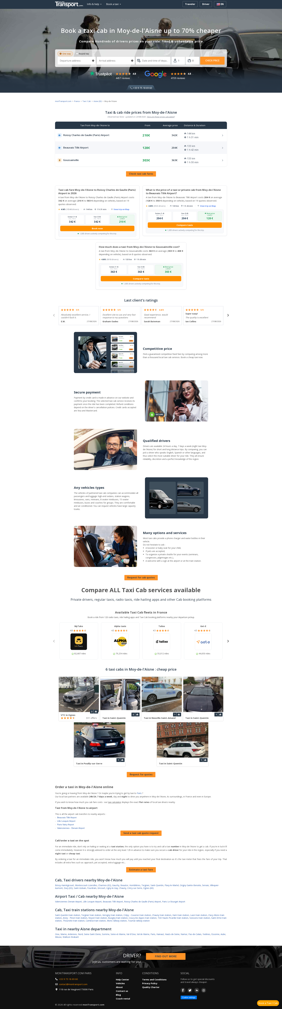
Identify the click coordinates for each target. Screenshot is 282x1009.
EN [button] (222, 4)
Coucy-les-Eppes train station (143, 917)
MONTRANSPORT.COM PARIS (73, 973)
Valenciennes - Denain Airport (71, 828)
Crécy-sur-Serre (134, 888)
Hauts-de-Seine (172, 934)
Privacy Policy (149, 983)
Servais (205, 885)
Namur (184, 934)
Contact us (122, 990)
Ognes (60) (148, 888)
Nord (80, 934)
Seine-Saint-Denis (92, 934)
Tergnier (145, 885)
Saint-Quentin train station (67, 915)
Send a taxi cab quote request (141, 833)
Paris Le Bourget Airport (173, 901)
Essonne (215, 934)
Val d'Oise (131, 934)
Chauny (122, 888)
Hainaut (160, 934)
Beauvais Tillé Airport (67, 817)
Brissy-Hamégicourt (64, 885)
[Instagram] (203, 990)
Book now (97, 228)
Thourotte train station (74, 920)
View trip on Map (121, 209)
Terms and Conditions (154, 979)
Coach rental (123, 998)
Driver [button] (205, 4)
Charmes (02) (104, 885)
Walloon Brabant (71, 937)
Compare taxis (185, 225)
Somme (105, 934)
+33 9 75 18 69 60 (142, 88)
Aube (223, 934)
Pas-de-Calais (194, 934)
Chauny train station (161, 915)
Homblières (134, 885)
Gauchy (115, 885)
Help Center (122, 979)
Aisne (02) (98, 101)
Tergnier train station (91, 915)
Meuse (58, 937)
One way (66, 53)
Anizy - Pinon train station (75, 917)
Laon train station (198, 915)
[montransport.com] (69, 3)
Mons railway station (117, 920)
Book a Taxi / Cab (268, 1003)
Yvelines (206, 934)
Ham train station (180, 915)
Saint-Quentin (157, 885)
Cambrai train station (96, 920)
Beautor (124, 885)
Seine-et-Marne (118, 934)
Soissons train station (199, 917)
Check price (212, 60)
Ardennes (72, 934)
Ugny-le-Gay (112, 888)
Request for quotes (141, 774)
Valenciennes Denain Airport (68, 901)
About (119, 987)
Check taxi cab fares (141, 173)
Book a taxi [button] (112, 4)
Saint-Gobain (80, 888)
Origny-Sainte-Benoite (190, 885)
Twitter (189, 990)
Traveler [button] (190, 4)
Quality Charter (151, 987)
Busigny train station (118, 917)
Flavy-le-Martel (172, 885)
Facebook (183, 990)
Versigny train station (112, 915)
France (77, 101)
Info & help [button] (93, 4)
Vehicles (120, 983)
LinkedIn (196, 990)
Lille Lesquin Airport (66, 821)
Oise (57, 934)
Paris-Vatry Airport (65, 824)
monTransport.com (63, 101)
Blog (118, 994)
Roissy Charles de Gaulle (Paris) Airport (142, 901)
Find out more (166, 956)
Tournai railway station (139, 920)
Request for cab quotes (141, 577)
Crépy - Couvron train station (137, 915)
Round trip (84, 53)
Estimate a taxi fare (141, 869)
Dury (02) (68, 888)
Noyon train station (97, 917)
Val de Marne (143, 934)
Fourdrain (91, 888)
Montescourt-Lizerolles (86, 885)
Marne (64, 934)
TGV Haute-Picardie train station (173, 917)
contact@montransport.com (73, 984)
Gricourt (101, 888)
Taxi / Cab (87, 101)
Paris (139, 793)
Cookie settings (188, 997)
